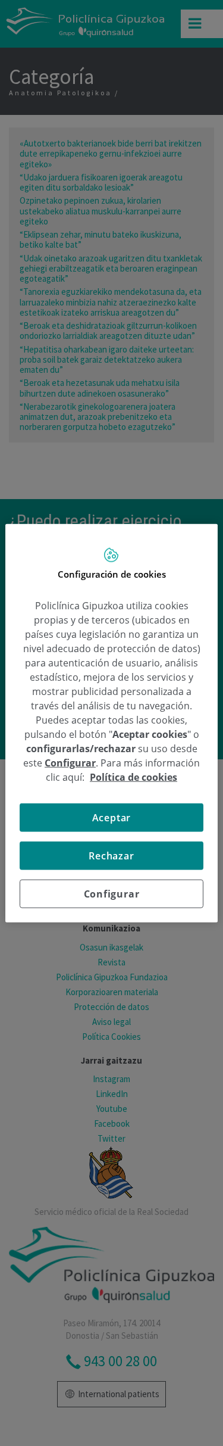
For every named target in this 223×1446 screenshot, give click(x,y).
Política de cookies (133, 776)
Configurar (112, 893)
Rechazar (111, 855)
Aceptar (111, 817)
